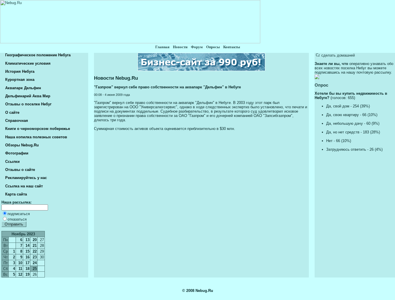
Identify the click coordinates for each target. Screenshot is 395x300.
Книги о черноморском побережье (37, 128)
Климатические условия (27, 63)
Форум (197, 47)
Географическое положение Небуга (37, 55)
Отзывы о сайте (19, 169)
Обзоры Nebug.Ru (21, 145)
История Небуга (19, 71)
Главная (162, 47)
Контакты (231, 47)
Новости (180, 47)
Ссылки (12, 161)
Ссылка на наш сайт (23, 186)
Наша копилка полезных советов (35, 137)
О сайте (11, 112)
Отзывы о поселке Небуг (27, 104)
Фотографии (16, 153)
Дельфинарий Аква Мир (27, 96)
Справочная (16, 120)
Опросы (213, 47)
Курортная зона (19, 79)
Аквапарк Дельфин (22, 88)
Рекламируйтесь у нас (25, 178)
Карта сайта (15, 194)
